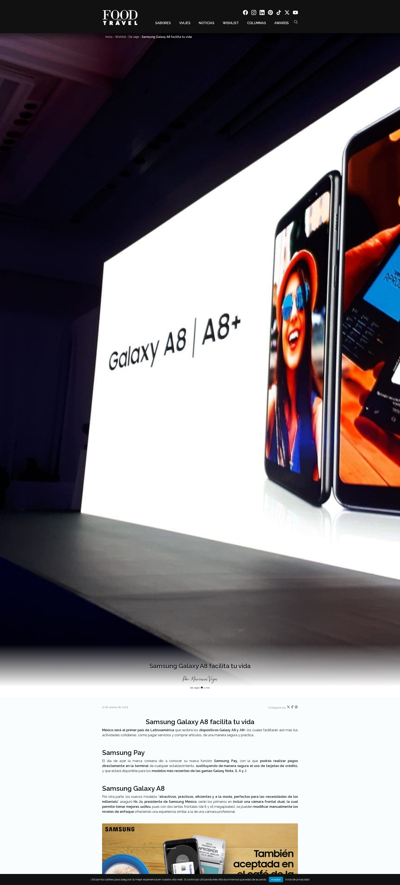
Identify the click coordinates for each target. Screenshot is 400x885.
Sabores (163, 23)
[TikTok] (278, 13)
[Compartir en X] (289, 707)
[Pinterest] (270, 13)
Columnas (256, 23)
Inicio (108, 36)
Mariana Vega (204, 679)
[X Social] (287, 13)
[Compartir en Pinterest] (296, 707)
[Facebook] (245, 13)
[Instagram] (253, 13)
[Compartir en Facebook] (293, 707)
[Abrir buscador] (296, 22)
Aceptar (276, 879)
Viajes (184, 23)
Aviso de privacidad (297, 879)
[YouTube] (295, 13)
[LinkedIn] (262, 13)
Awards (281, 23)
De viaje (134, 36)
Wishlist (231, 23)
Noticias (206, 23)
